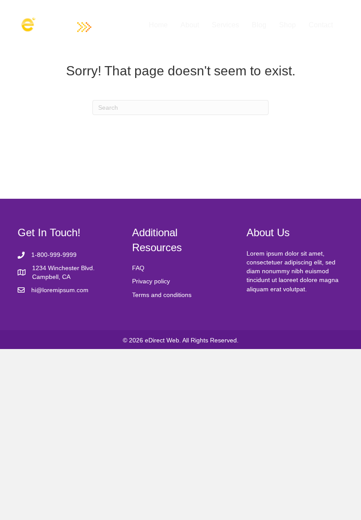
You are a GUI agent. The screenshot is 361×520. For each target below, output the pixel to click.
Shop (287, 25)
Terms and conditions (162, 294)
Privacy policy (151, 281)
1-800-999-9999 (54, 254)
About (189, 25)
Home (158, 25)
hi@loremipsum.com (59, 289)
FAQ (138, 267)
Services (225, 25)
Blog (259, 25)
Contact (321, 25)
